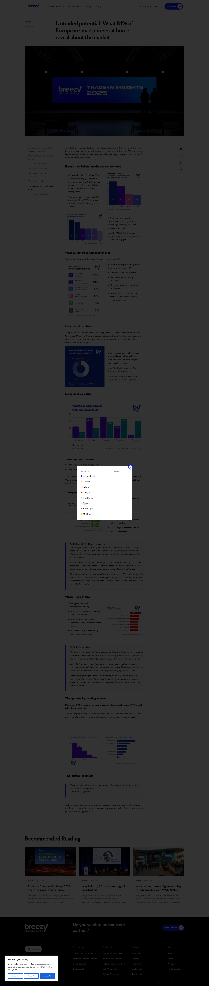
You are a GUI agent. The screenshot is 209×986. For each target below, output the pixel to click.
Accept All (47, 976)
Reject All (31, 976)
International (89, 476)
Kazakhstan (88, 497)
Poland (86, 487)
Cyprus (86, 503)
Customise (15, 976)
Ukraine (86, 481)
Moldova (87, 514)
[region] (31, 968)
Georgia (86, 492)
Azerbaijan (88, 508)
